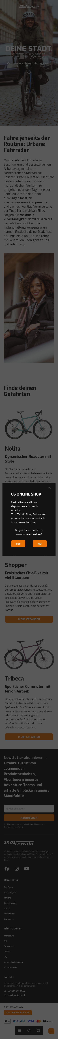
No (40, 543)
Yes (18, 543)
